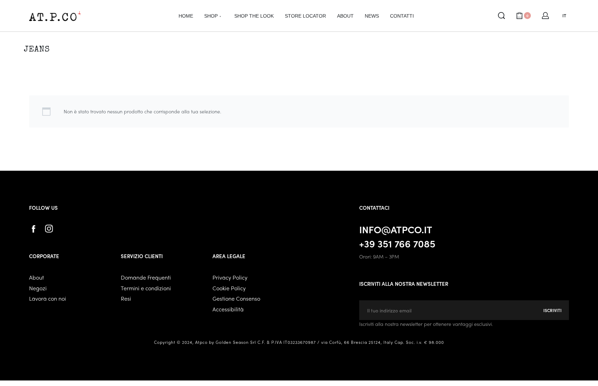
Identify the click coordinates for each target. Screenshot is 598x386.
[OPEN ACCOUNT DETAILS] (545, 15)
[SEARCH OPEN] (501, 15)
